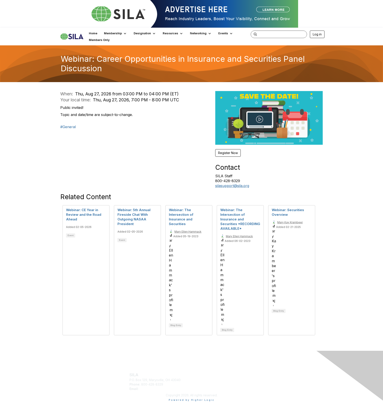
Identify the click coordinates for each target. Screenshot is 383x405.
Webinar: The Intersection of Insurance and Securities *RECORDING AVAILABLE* (240, 219)
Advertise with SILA (207, 387)
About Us (264, 374)
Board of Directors (270, 378)
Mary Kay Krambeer (290, 222)
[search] (255, 34)
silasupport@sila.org (232, 185)
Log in (317, 34)
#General (68, 127)
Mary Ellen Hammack (187, 231)
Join (196, 374)
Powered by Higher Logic (192, 399)
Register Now (228, 153)
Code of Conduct (270, 383)
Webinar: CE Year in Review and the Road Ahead (83, 214)
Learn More (201, 381)
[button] (115, 33)
